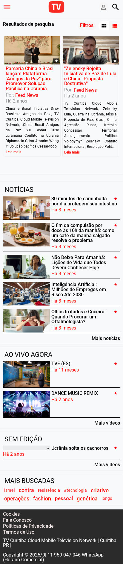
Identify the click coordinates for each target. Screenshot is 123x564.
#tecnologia (75, 490)
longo (107, 498)
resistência (49, 490)
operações (16, 498)
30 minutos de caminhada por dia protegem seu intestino (84, 201)
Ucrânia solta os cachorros (79, 448)
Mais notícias (106, 338)
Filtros (86, 25)
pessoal (64, 498)
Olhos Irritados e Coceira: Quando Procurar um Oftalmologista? (78, 317)
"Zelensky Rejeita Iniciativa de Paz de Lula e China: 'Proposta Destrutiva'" (90, 76)
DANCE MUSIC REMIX (74, 393)
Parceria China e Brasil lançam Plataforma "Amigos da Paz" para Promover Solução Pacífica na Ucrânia (30, 78)
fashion (42, 498)
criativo (100, 490)
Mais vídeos (107, 422)
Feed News (26, 95)
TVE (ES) (60, 363)
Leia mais (13, 152)
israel (9, 490)
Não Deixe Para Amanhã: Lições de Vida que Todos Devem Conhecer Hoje (78, 262)
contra (26, 490)
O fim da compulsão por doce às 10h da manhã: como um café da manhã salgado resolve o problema (82, 232)
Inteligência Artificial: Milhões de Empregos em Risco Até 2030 (78, 289)
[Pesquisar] (115, 6)
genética (87, 498)
